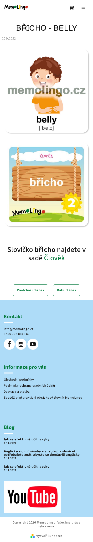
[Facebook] (9, 344)
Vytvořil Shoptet (49, 536)
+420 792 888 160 (16, 334)
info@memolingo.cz (19, 329)
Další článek (66, 290)
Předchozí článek (30, 290)
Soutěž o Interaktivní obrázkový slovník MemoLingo (43, 397)
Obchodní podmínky (19, 379)
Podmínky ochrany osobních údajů (29, 385)
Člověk (54, 258)
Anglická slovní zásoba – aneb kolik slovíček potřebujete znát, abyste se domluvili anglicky (42, 452)
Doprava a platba (17, 391)
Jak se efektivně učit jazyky (26, 439)
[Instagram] (21, 344)
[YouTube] (32, 344)
